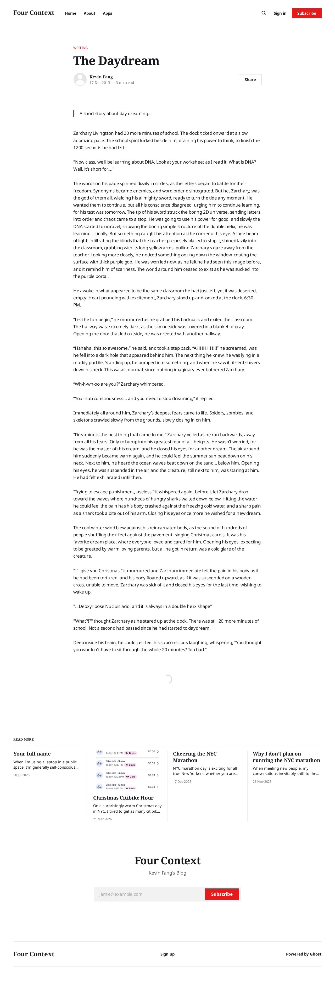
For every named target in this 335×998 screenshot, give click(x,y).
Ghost (316, 954)
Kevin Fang (101, 77)
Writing (80, 47)
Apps (107, 13)
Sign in (280, 13)
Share (250, 79)
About (90, 13)
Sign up (167, 954)
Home (70, 13)
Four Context (33, 12)
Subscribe (306, 13)
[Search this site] (264, 13)
